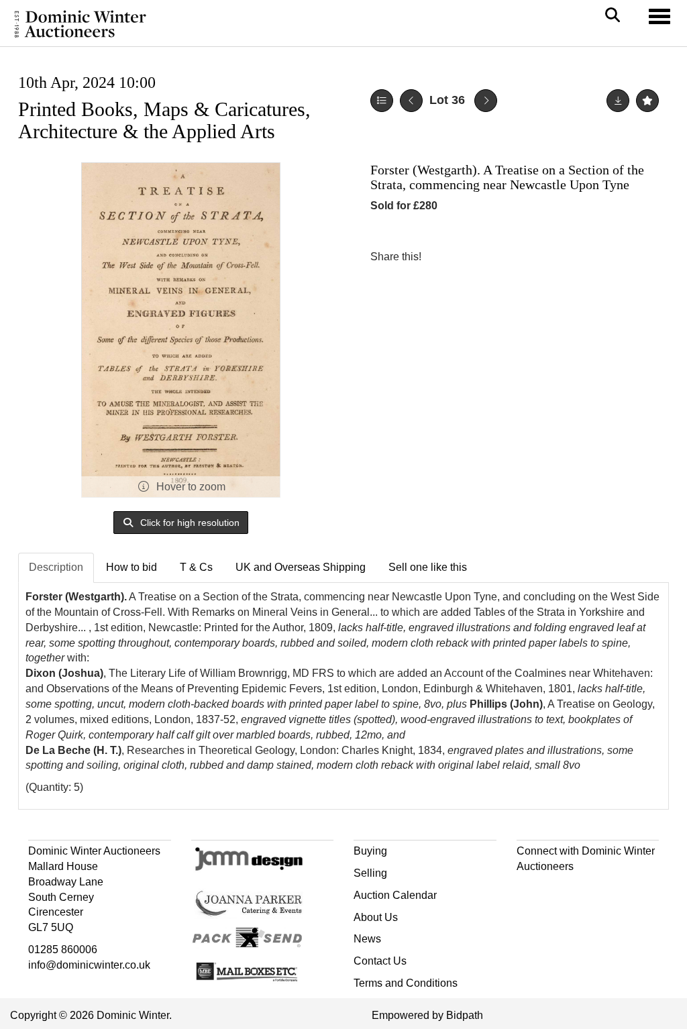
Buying (370, 851)
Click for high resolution (189, 522)
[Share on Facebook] (443, 256)
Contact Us (380, 961)
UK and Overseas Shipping (300, 567)
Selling (370, 873)
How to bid (131, 567)
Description (56, 567)
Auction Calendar (395, 895)
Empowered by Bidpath (427, 1015)
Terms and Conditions (406, 983)
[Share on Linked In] (471, 256)
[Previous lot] (411, 100)
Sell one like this (427, 567)
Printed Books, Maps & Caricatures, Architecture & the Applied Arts (164, 120)
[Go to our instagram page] (499, 256)
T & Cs (196, 567)
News (367, 938)
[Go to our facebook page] (529, 890)
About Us (376, 917)
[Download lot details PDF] (617, 100)
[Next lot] (485, 100)
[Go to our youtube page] (585, 890)
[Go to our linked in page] (557, 890)
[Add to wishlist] (647, 100)
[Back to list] (381, 100)
